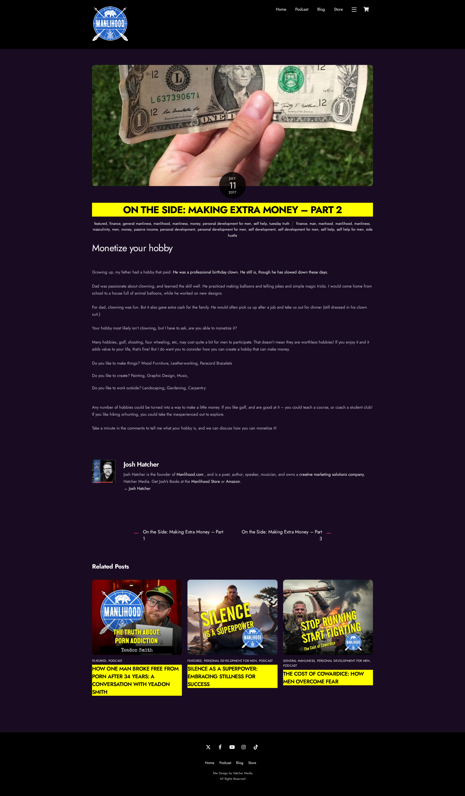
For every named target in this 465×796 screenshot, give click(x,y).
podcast (115, 660)
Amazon (233, 481)
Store (338, 9)
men (115, 229)
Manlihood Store (205, 481)
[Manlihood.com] (110, 40)
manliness (180, 223)
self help (260, 223)
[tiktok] (256, 746)
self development (262, 229)
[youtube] (232, 746)
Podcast (301, 9)
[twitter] (208, 746)
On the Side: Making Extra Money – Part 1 (183, 535)
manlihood (162, 223)
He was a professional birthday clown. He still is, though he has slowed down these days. (250, 272)
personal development (177, 229)
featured (100, 223)
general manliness (137, 223)
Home (281, 9)
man (313, 223)
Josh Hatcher (141, 464)
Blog (321, 9)
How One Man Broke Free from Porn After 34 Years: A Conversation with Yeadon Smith (135, 680)
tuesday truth (279, 223)
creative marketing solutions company (331, 474)
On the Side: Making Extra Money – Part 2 (232, 210)
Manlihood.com (190, 474)
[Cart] (366, 9)
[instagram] (244, 746)
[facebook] (220, 746)
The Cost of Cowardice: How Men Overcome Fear (323, 677)
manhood (325, 223)
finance (114, 223)
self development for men (298, 229)
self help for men (350, 229)
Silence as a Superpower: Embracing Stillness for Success (222, 676)
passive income (146, 229)
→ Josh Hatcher (137, 488)
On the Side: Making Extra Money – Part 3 (282, 535)
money (195, 223)
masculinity (101, 229)
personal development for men (227, 223)
